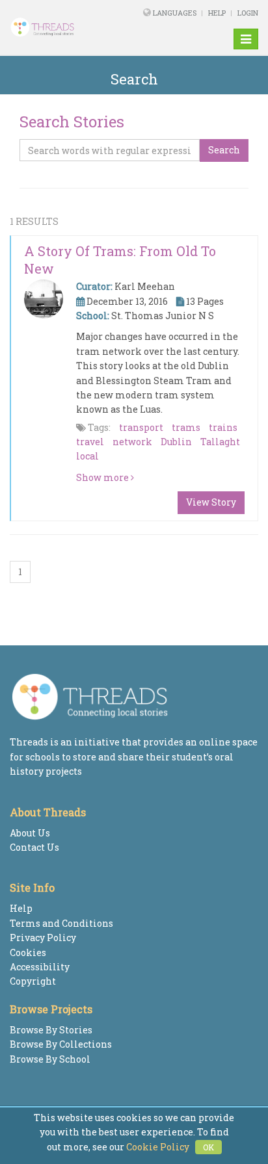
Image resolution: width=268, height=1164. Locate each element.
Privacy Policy (43, 937)
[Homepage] (55, 27)
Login (247, 13)
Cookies (28, 952)
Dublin (176, 441)
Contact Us (34, 847)
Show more (103, 477)
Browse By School (50, 1059)
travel (90, 441)
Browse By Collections (61, 1044)
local (87, 456)
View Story (211, 502)
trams (186, 427)
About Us (30, 833)
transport (141, 427)
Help (217, 13)
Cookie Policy (157, 1147)
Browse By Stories (51, 1030)
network (132, 441)
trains (223, 427)
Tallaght (220, 441)
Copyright (33, 981)
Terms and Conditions (61, 923)
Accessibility (40, 967)
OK (208, 1147)
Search (224, 150)
